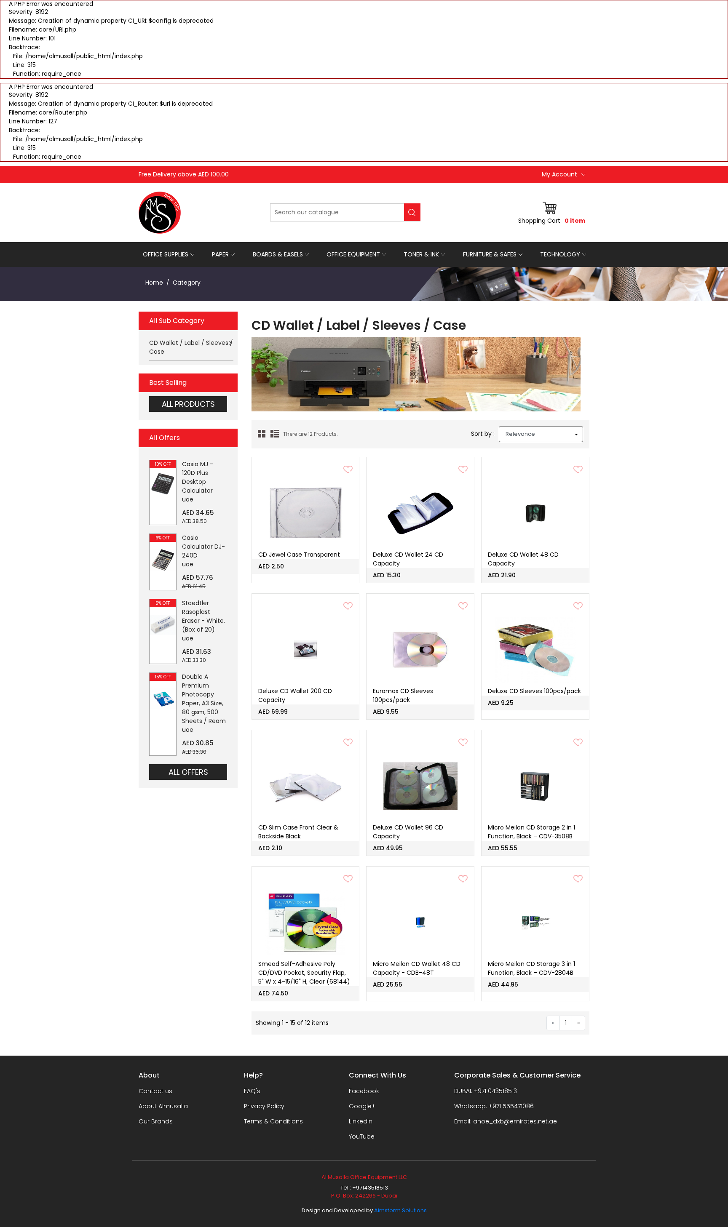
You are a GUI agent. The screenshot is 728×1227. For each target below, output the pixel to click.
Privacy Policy (264, 1106)
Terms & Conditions (273, 1121)
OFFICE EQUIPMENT (353, 254)
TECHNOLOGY (560, 254)
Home (154, 282)
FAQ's (252, 1091)
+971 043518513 (495, 1091)
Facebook (364, 1091)
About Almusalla (163, 1106)
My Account (559, 174)
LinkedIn (360, 1121)
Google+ (362, 1106)
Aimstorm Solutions (400, 1210)
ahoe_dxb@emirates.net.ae (515, 1121)
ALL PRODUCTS (188, 404)
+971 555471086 (511, 1106)
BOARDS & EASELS (278, 254)
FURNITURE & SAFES (490, 254)
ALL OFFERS (188, 772)
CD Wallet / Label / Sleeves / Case (191, 347)
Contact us (155, 1091)
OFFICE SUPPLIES (165, 254)
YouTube (362, 1136)
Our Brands (156, 1121)
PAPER (220, 254)
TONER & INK (421, 254)
